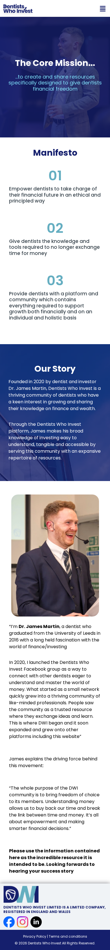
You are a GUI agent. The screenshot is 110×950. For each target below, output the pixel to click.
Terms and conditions (68, 936)
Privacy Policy (35, 936)
